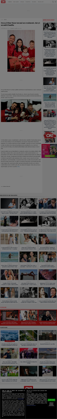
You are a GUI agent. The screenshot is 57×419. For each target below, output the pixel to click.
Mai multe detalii (21, 398)
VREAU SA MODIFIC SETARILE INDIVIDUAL (51, 404)
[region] (28, 404)
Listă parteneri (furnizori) (31, 405)
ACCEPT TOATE (51, 399)
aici (19, 408)
